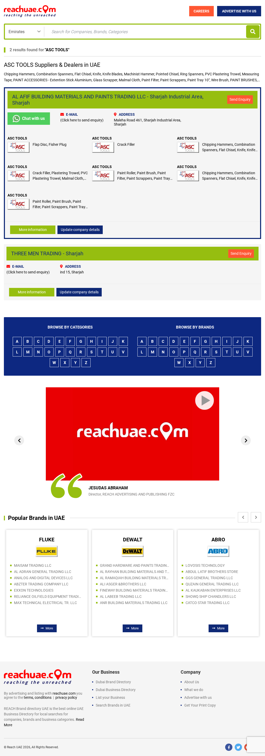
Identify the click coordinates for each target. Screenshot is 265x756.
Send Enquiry (240, 99)
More (49, 628)
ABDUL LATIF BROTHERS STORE (212, 572)
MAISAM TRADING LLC (32, 565)
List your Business (110, 697)
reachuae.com (64, 693)
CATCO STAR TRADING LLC (208, 603)
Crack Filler (126, 144)
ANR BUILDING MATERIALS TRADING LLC (133, 603)
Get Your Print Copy (200, 705)
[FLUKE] (47, 551)
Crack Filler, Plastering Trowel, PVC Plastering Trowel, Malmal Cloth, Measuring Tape (60, 178)
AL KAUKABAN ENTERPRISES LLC (213, 590)
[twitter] (238, 747)
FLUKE (46, 539)
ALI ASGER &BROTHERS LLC (123, 584)
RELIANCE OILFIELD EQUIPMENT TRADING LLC (48, 596)
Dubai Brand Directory (113, 682)
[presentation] (19, 440)
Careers (201, 11)
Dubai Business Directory (116, 690)
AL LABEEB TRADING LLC (121, 596)
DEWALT (132, 539)
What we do (193, 690)
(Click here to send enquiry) (82, 120)
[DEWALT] (133, 551)
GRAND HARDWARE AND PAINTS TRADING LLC (134, 565)
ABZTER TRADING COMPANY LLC (41, 584)
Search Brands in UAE (113, 705)
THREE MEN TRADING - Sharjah (47, 253)
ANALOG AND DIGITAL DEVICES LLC (43, 578)
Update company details (80, 230)
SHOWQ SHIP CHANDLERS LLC (211, 596)
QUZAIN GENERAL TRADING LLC (212, 584)
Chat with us (33, 118)
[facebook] (228, 747)
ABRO (218, 539)
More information (33, 230)
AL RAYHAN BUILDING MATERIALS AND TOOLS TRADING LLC (134, 572)
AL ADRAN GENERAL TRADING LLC (42, 572)
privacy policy (66, 697)
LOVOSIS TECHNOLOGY (205, 565)
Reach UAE (14, 747)
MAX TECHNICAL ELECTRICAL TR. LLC (45, 603)
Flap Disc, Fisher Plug (50, 144)
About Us (191, 682)
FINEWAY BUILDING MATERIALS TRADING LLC (134, 590)
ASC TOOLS (57, 49)
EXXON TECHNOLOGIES (33, 590)
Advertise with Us (239, 11)
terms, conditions (37, 697)
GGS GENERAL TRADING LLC (209, 578)
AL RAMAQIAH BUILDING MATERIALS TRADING (134, 578)
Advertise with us (198, 697)
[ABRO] (218, 551)
